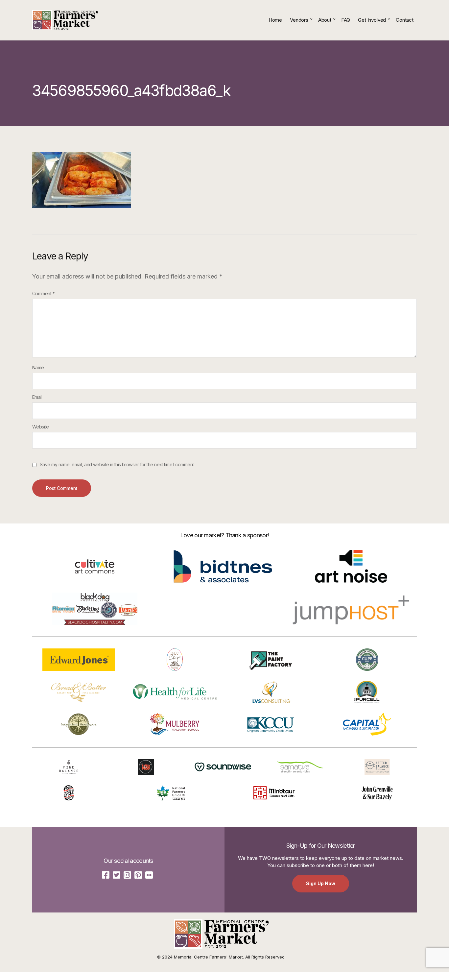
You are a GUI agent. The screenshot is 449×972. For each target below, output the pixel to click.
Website (40, 426)
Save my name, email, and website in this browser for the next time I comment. (117, 464)
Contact (405, 20)
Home (275, 20)
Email (37, 397)
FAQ (345, 20)
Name (38, 367)
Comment (43, 293)
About (324, 20)
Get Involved (372, 20)
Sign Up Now (320, 883)
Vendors (299, 20)
